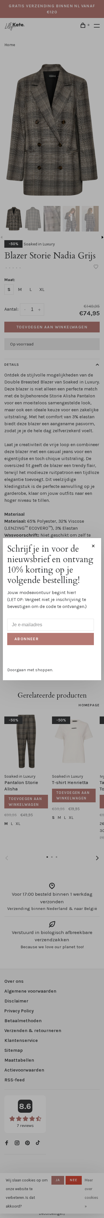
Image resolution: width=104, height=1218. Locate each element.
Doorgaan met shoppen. (30, 669)
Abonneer (26, 638)
